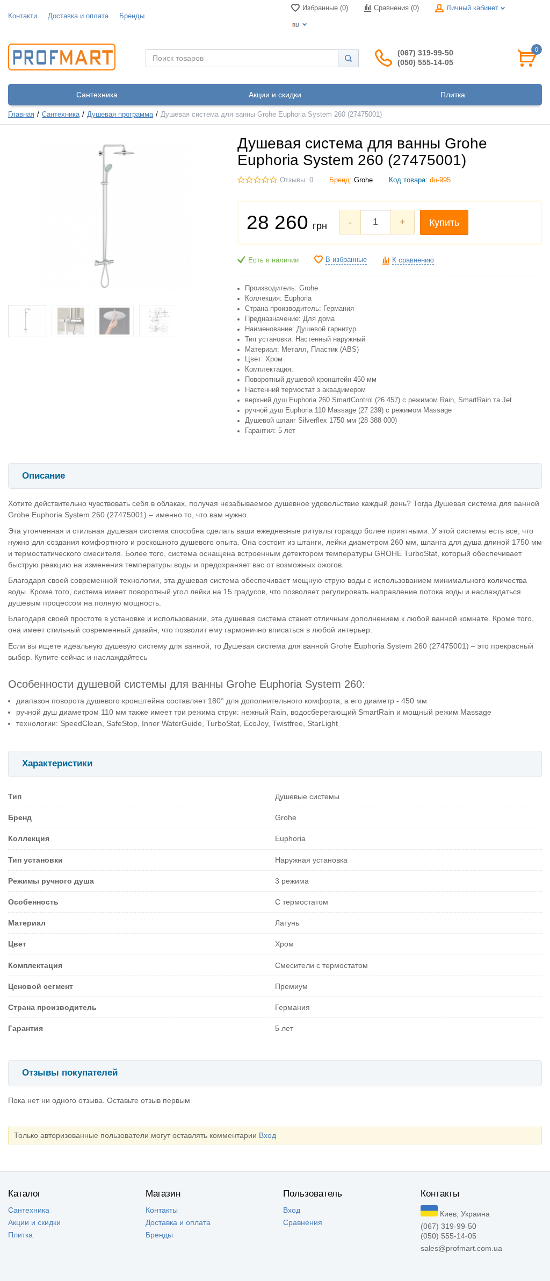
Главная (21, 114)
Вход (267, 1135)
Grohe (363, 180)
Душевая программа (120, 114)
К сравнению (413, 260)
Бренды (131, 16)
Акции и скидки (34, 1222)
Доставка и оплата (78, 16)
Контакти (22, 16)
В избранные (346, 260)
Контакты (162, 1210)
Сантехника (60, 114)
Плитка (20, 1234)
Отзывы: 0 (296, 180)
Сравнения (302, 1222)
